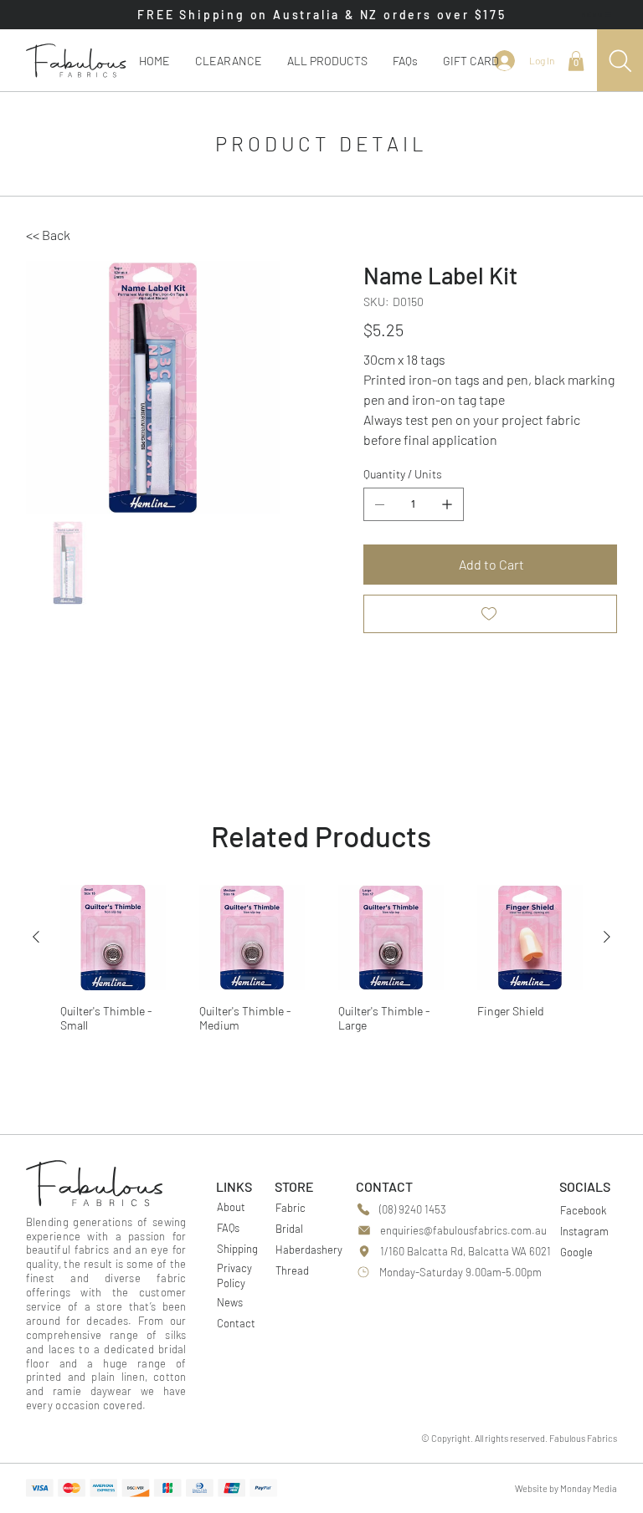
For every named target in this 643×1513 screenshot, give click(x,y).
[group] (322, 971)
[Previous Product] (36, 937)
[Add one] (447, 504)
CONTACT (384, 1186)
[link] (576, 61)
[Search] (620, 60)
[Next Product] (607, 937)
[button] (327, 60)
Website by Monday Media (566, 1488)
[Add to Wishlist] (490, 614)
